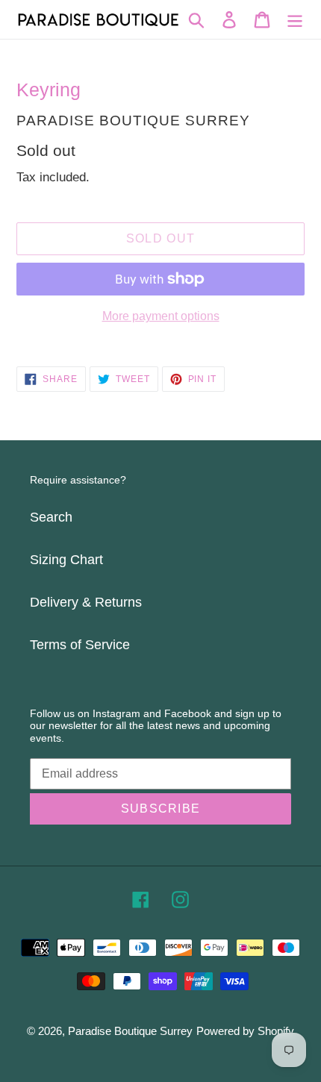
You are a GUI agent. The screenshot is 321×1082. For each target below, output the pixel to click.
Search (51, 517)
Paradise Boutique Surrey (130, 1031)
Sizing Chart (66, 559)
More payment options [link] (160, 316)
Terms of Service (80, 644)
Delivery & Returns (86, 602)
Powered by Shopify (245, 1031)
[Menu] (294, 19)
